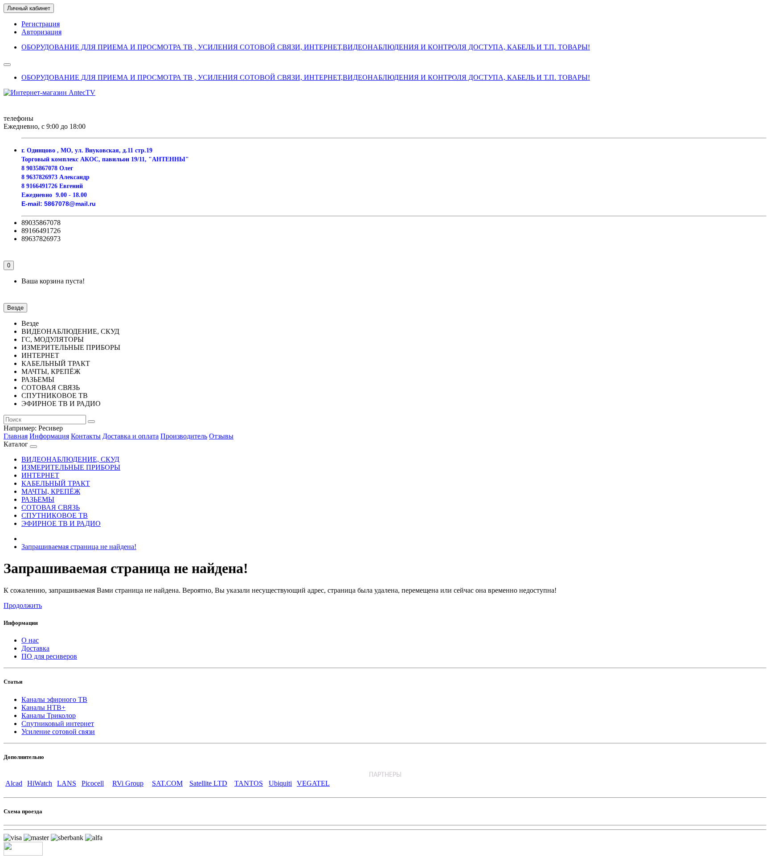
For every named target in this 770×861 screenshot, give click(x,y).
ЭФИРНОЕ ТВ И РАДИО (61, 523)
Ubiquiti (280, 783)
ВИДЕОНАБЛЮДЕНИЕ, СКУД (70, 459)
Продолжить (23, 605)
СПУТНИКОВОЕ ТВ (54, 515)
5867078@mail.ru (70, 203)
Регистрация (40, 24)
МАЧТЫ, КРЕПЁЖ (50, 491)
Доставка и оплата (130, 436)
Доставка (35, 648)
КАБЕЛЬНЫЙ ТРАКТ (55, 483)
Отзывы (221, 436)
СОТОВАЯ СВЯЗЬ (50, 507)
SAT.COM (167, 783)
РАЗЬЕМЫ (37, 499)
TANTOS (248, 783)
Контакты (86, 436)
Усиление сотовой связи (58, 731)
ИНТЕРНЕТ (40, 475)
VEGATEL (313, 783)
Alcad (13, 783)
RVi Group (127, 783)
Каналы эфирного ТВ (54, 699)
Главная (16, 436)
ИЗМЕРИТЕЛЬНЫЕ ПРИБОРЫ (70, 467)
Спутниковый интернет (57, 723)
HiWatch (39, 783)
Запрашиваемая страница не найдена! (78, 546)
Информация (49, 436)
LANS (66, 783)
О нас (30, 640)
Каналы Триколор (48, 715)
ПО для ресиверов (49, 656)
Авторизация (41, 32)
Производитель (183, 436)
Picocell (93, 783)
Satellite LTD (208, 783)
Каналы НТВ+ (43, 707)
